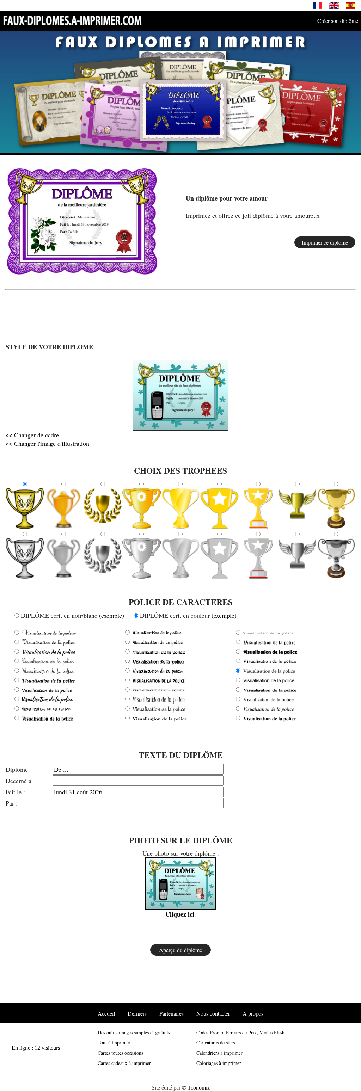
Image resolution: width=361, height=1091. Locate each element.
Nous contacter (213, 1013)
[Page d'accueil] (72, 20)
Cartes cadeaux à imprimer (124, 1063)
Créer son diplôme (337, 20)
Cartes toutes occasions (120, 1052)
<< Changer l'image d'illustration (47, 443)
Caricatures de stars (215, 1042)
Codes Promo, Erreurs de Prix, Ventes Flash (240, 1032)
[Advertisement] (180, 309)
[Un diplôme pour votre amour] (82, 220)
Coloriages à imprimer (218, 1063)
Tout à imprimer (114, 1042)
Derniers (137, 1013)
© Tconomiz (196, 1088)
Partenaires (171, 1013)
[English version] (334, 5)
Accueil (106, 1013)
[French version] (317, 5)
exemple (111, 615)
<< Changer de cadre (32, 435)
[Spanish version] (350, 5)
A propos (253, 1013)
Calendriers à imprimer (219, 1052)
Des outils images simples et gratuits (134, 1032)
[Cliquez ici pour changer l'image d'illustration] (157, 405)
